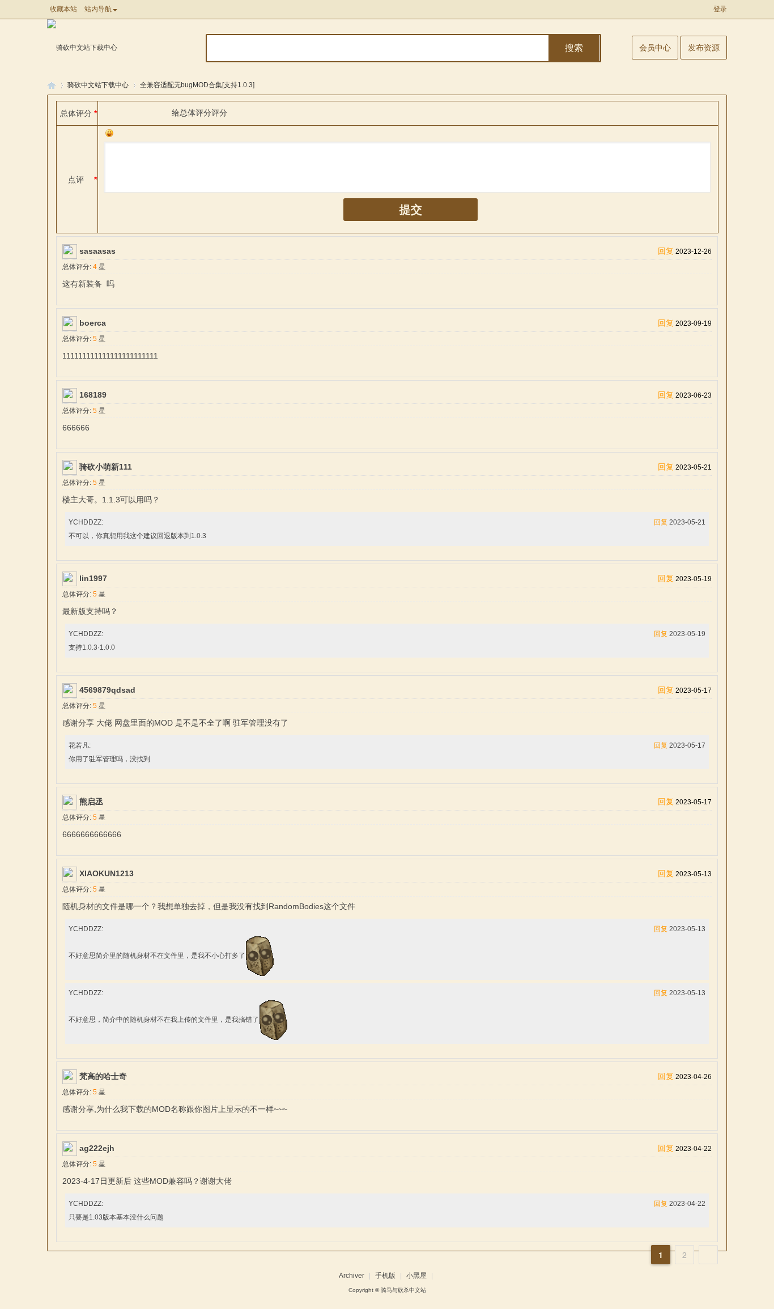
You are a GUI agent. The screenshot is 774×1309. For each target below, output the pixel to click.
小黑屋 (416, 1276)
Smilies (109, 133)
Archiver (351, 1276)
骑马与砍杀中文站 (403, 1290)
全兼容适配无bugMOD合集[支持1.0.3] (197, 85)
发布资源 (704, 47)
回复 (666, 250)
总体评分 (76, 113)
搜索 (574, 48)
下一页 (708, 1254)
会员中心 (655, 47)
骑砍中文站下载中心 (98, 85)
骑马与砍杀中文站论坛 (51, 85)
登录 (720, 9)
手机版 (385, 1276)
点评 (76, 179)
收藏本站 (63, 9)
